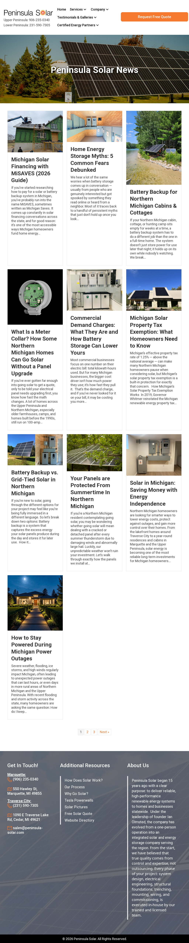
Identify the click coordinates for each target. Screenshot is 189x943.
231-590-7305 (39, 25)
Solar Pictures (76, 807)
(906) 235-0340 (25, 779)
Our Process (75, 787)
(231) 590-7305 (25, 805)
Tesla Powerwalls (79, 800)
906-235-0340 (39, 20)
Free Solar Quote (78, 813)
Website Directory (79, 820)
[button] (85, 9)
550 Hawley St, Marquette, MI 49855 (24, 791)
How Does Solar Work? (84, 780)
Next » (104, 732)
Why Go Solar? (76, 793)
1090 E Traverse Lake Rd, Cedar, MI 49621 (28, 817)
